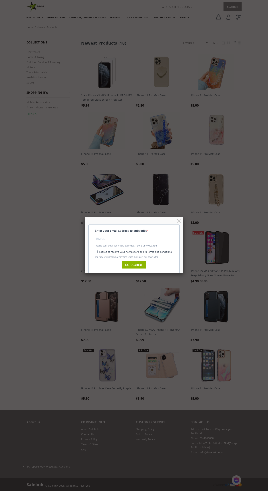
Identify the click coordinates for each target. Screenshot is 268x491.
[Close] (179, 221)
